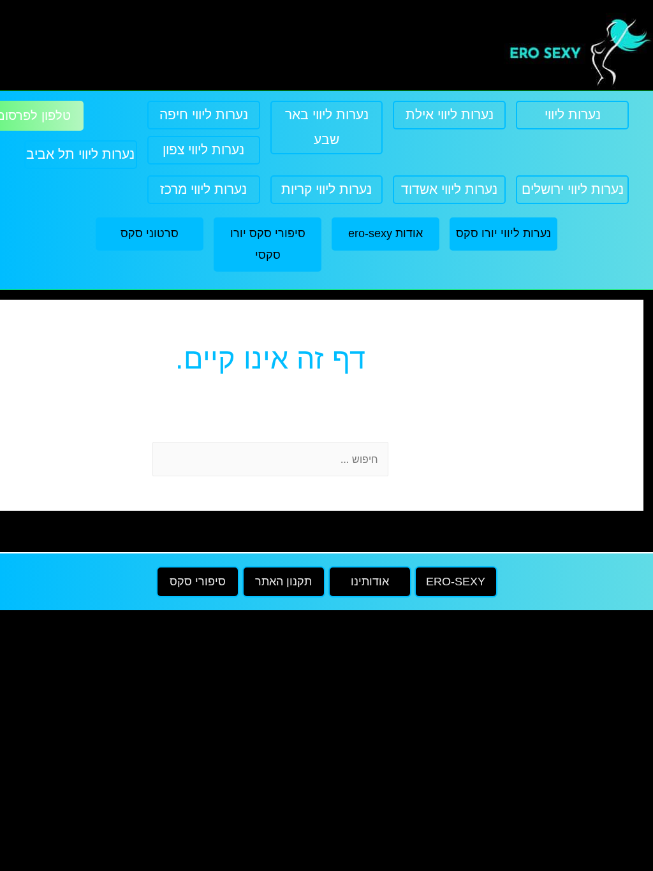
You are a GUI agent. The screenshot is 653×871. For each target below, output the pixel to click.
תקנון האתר (283, 581)
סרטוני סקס (150, 233)
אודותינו (370, 581)
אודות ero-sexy (385, 233)
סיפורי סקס (198, 581)
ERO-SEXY (455, 581)
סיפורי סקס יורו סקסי (267, 244)
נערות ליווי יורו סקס (503, 233)
